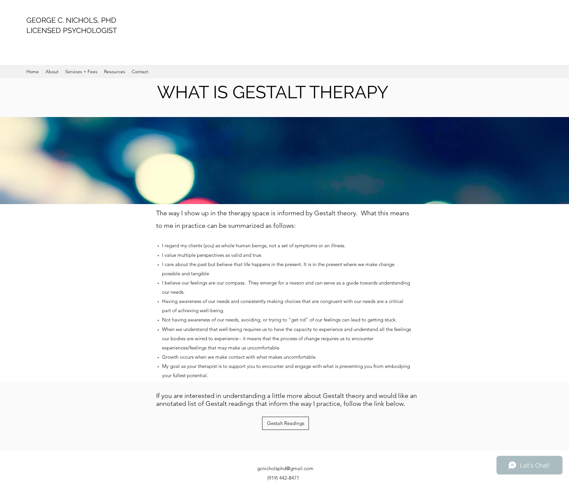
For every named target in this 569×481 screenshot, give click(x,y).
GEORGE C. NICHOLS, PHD (71, 20)
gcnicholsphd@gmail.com (285, 468)
